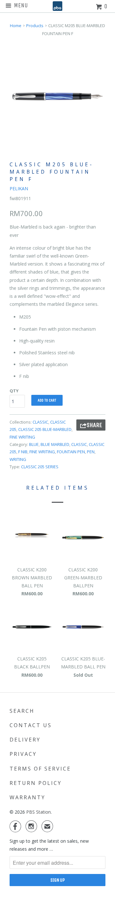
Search (22, 710)
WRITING (18, 459)
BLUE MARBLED (55, 444)
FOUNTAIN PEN (71, 452)
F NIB (22, 452)
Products (34, 25)
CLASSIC (40, 422)
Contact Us (31, 725)
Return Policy (36, 783)
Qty (14, 391)
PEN (91, 452)
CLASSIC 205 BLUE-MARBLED (45, 429)
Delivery (25, 739)
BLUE (34, 444)
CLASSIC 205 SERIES (39, 467)
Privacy (23, 753)
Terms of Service (40, 768)
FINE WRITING (22, 437)
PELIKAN (19, 188)
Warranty (27, 797)
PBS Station (38, 812)
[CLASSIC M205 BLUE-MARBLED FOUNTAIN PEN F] (57, 96)
